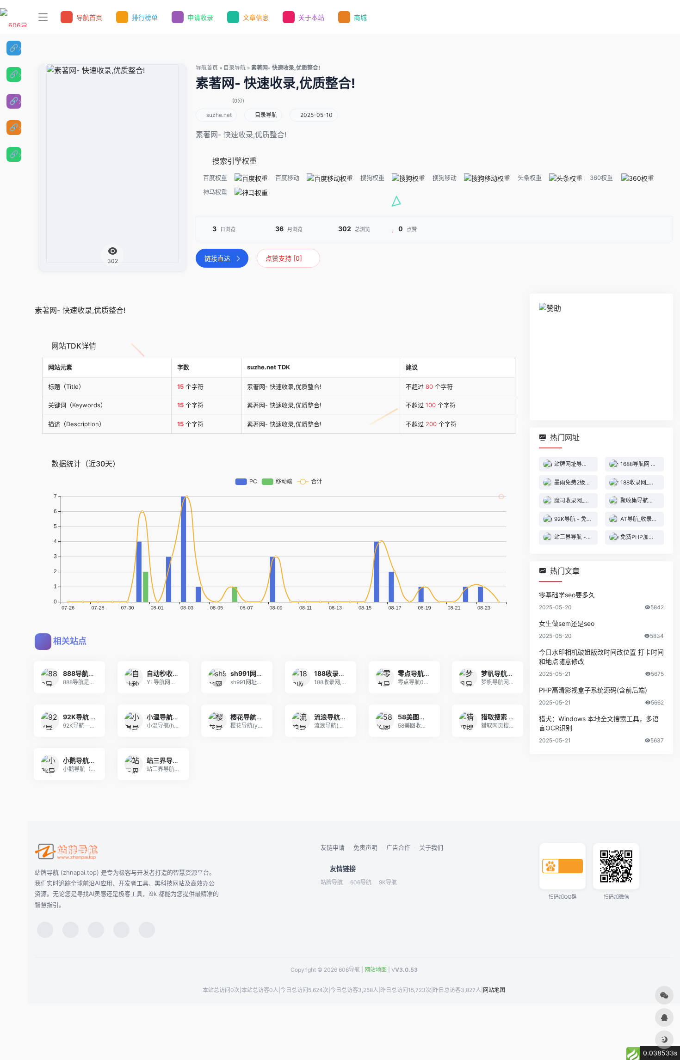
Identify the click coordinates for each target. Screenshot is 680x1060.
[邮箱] (147, 930)
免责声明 (365, 847)
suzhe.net (219, 114)
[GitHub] (121, 930)
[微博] (96, 930)
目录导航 (234, 67)
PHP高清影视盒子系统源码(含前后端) (593, 690)
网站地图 (376, 969)
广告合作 (398, 847)
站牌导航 (332, 882)
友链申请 (333, 847)
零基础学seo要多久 (567, 595)
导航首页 (207, 67)
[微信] (45, 930)
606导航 (360, 882)
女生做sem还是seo (566, 624)
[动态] (70, 930)
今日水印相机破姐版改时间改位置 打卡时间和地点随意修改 (601, 657)
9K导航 (388, 882)
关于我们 (431, 847)
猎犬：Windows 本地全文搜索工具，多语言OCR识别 (599, 723)
